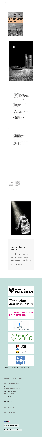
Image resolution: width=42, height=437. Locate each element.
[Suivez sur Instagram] (9, 421)
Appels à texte (13, 412)
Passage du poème (8, 386)
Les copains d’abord (8, 401)
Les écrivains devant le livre (10, 377)
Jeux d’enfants (7, 406)
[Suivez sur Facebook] (5, 421)
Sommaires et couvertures (17, 378)
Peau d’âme (6, 381)
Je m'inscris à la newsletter (12, 430)
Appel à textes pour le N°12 (10, 391)
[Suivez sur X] (7, 421)
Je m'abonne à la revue (11, 425)
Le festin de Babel (8, 396)
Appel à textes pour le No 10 (10, 410)
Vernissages (11, 393)
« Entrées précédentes (8, 416)
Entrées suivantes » (34, 416)
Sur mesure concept (34, 434)
